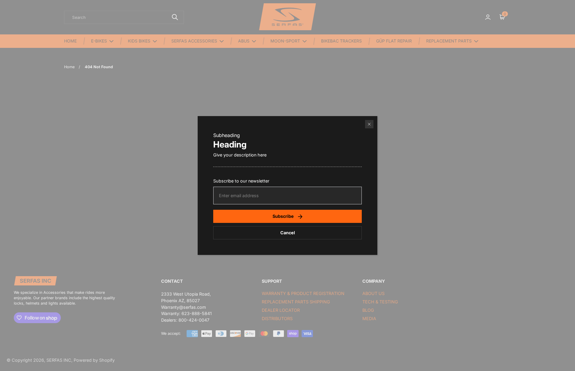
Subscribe (283, 216)
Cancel (287, 232)
